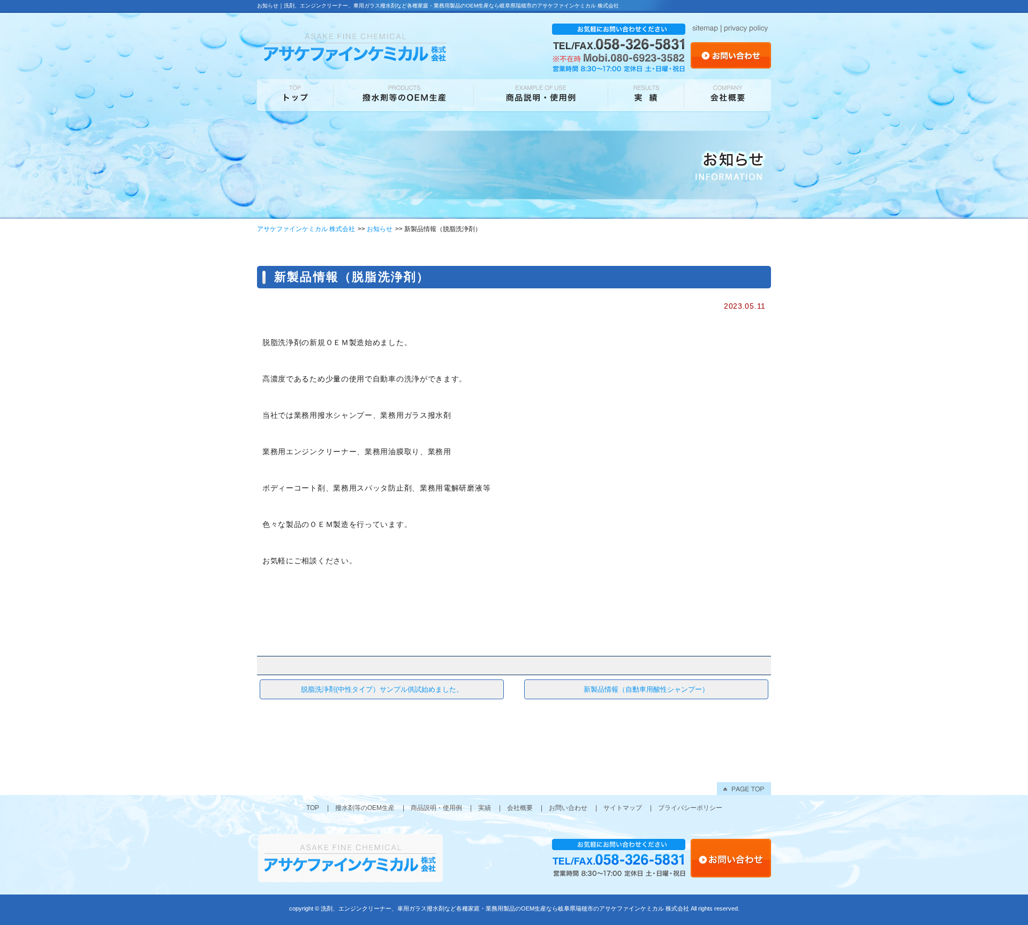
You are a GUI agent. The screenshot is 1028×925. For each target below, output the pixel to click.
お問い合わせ (568, 808)
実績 (484, 808)
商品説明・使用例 (436, 808)
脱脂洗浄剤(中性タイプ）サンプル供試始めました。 (382, 689)
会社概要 (520, 808)
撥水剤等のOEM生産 (365, 808)
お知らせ (379, 229)
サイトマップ (622, 808)
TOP (312, 808)
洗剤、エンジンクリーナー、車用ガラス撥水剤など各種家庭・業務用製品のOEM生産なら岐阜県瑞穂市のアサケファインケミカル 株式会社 (505, 908)
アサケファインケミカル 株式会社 (306, 229)
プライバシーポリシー (690, 808)
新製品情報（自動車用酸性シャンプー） (646, 689)
